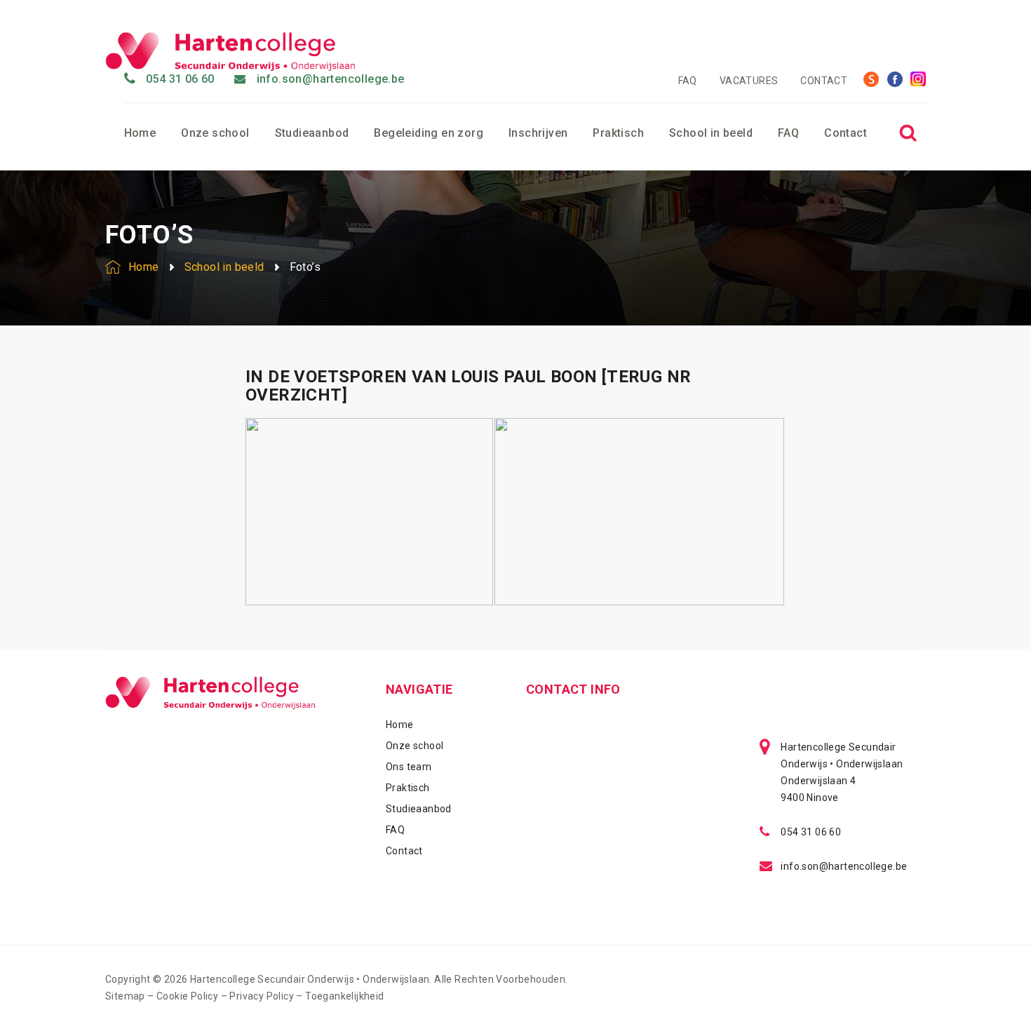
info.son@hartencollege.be (330, 79)
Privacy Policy (261, 996)
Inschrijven (537, 133)
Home (140, 133)
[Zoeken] (908, 132)
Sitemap (125, 996)
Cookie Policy (187, 996)
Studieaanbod (312, 133)
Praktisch (618, 133)
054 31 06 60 (180, 79)
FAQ (687, 80)
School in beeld (711, 133)
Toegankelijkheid (344, 996)
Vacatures (749, 80)
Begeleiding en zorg (428, 133)
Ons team (408, 766)
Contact (823, 80)
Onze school (215, 133)
